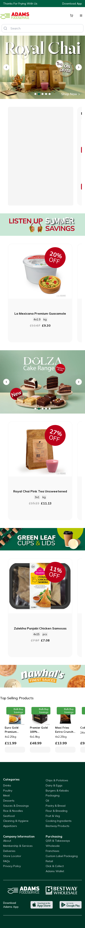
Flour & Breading (56, 811)
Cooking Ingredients (59, 821)
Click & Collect (55, 866)
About (7, 840)
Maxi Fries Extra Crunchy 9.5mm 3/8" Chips (65, 730)
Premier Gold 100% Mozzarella (39, 730)
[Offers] (42, 224)
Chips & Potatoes (57, 780)
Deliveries (9, 851)
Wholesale (53, 846)
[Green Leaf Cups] (42, 539)
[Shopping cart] (72, 15)
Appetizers (10, 826)
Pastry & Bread (55, 805)
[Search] (5, 28)
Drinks (7, 785)
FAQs (6, 861)
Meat (6, 795)
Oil (47, 800)
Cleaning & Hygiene (15, 821)
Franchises (52, 851)
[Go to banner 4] (46, 94)
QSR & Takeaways (58, 840)
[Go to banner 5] (50, 94)
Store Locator (12, 856)
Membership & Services (18, 846)
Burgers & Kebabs (57, 790)
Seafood (9, 816)
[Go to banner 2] (39, 94)
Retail (49, 861)
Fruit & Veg (53, 816)
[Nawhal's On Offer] (42, 676)
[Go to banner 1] (35, 94)
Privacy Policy (12, 866)
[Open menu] (81, 15)
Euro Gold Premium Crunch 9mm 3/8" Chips (13, 730)
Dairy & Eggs (54, 785)
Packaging (53, 795)
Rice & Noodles (13, 811)
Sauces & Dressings (16, 805)
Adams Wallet (55, 871)
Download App (72, 3)
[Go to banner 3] (42, 94)
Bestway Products (57, 826)
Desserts (8, 800)
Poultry (7, 790)
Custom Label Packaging (62, 856)
